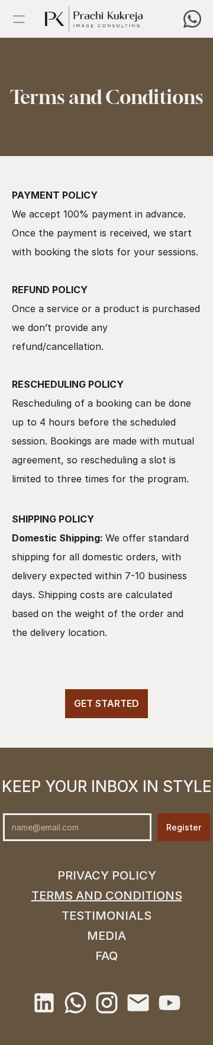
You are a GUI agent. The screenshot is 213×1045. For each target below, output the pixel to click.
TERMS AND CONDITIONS (106, 895)
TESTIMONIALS (106, 915)
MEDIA (106, 936)
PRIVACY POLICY (106, 875)
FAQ (106, 956)
